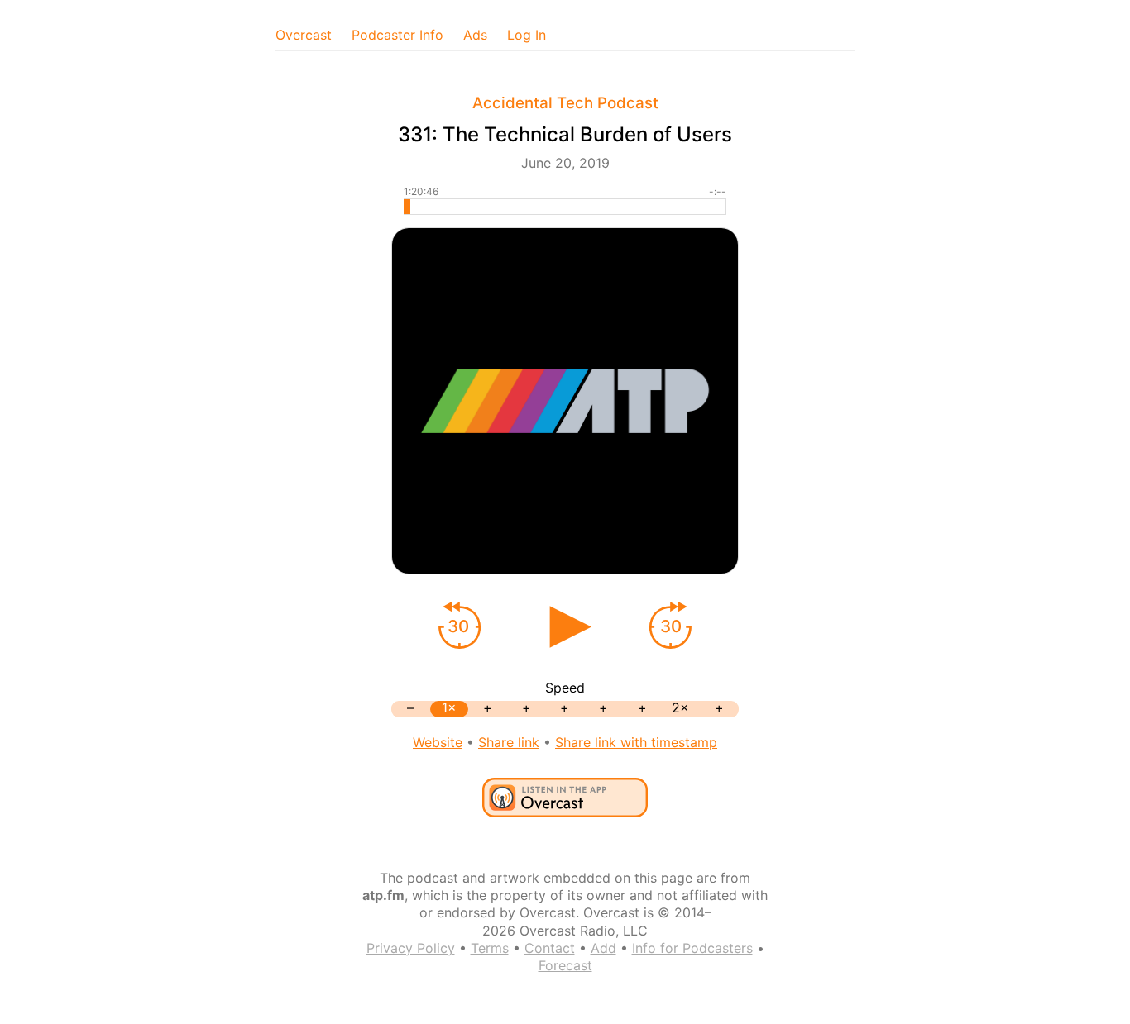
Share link (508, 742)
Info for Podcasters (692, 948)
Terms (490, 948)
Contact (549, 948)
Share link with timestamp (636, 742)
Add (603, 948)
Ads (475, 34)
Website (437, 742)
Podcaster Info (397, 34)
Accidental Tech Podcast (565, 102)
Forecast (565, 965)
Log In (526, 34)
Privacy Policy (410, 948)
